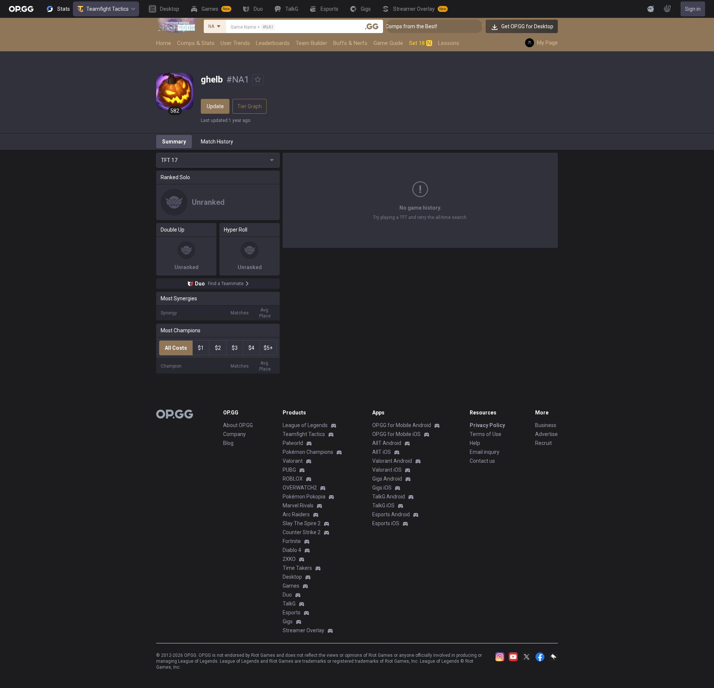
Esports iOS (385, 523)
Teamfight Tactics (107, 9)
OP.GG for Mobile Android (401, 425)
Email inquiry (484, 452)
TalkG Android (388, 497)
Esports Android (391, 514)
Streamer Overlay (303, 630)
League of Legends (305, 425)
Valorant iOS (387, 470)
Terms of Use (485, 434)
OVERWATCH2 (300, 488)
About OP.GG (238, 425)
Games (291, 586)
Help (475, 443)
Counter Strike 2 (302, 532)
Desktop (292, 577)
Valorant (293, 461)
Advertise (546, 434)
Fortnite (292, 541)
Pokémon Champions (308, 452)
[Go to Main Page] (21, 9)
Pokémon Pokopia (304, 497)
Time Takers (297, 568)
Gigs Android (387, 479)
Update (215, 106)
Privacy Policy (487, 425)
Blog (228, 443)
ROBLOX (293, 479)
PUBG (289, 470)
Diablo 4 (292, 550)
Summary (174, 142)
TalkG (289, 604)
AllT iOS (381, 452)
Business (545, 425)
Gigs (288, 621)
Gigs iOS (382, 488)
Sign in (693, 9)
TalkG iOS (383, 505)
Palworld (293, 443)
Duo (287, 595)
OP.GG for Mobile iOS (396, 434)
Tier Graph (249, 106)
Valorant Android (392, 461)
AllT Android (386, 443)
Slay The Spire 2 (302, 523)
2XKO (289, 559)
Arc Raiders (296, 514)
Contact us (482, 461)
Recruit (543, 443)
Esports (291, 613)
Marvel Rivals (298, 505)
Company (234, 434)
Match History (217, 142)
